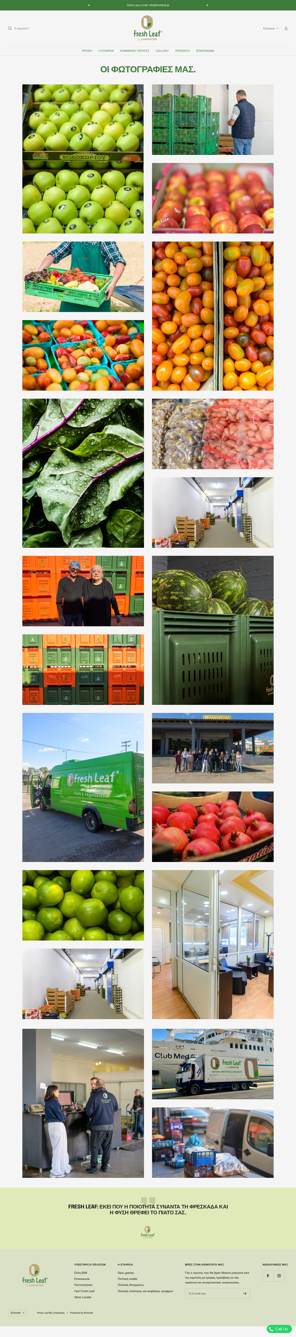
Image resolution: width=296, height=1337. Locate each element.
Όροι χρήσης (126, 1272)
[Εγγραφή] (244, 1293)
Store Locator (83, 1297)
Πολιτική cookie (127, 1278)
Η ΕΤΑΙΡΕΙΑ (106, 50)
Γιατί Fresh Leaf (84, 1291)
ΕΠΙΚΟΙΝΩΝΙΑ (205, 50)
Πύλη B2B (80, 1272)
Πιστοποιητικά (83, 1284)
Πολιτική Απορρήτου (131, 1284)
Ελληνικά (268, 28)
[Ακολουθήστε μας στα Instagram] (279, 1275)
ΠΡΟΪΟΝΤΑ (182, 50)
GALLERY (162, 50)
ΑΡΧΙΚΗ (87, 50)
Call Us (281, 1329)
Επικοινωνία (82, 1278)
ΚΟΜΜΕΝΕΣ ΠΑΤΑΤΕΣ (134, 50)
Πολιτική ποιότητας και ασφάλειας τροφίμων (145, 1291)
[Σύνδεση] (286, 28)
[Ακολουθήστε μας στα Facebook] (267, 1275)
